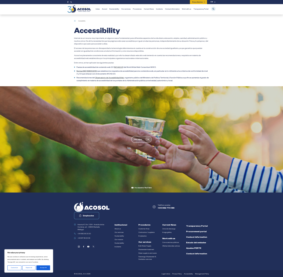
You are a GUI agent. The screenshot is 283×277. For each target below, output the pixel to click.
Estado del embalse (196, 243)
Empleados (88, 216)
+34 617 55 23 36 (84, 238)
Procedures (137, 9)
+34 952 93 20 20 (84, 234)
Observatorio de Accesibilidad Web (109, 78)
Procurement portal (196, 232)
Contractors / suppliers (146, 232)
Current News (149, 9)
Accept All (43, 268)
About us (118, 229)
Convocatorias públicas (170, 243)
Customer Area (143, 229)
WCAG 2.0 (118, 68)
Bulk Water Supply (144, 246)
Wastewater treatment (146, 250)
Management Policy (202, 274)
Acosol (104, 9)
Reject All (29, 268)
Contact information (172, 9)
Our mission (119, 240)
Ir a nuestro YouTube (143, 188)
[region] (28, 261)
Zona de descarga (168, 229)
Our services (126, 9)
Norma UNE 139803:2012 (86, 71)
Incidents (159, 9)
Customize (14, 268)
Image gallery (167, 232)
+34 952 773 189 (166, 208)
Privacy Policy (177, 274)
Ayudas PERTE (193, 248)
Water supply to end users (147, 253)
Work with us (186, 9)
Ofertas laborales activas (171, 246)
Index (98, 9)
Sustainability (114, 9)
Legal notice (166, 274)
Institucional (121, 225)
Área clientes (197, 2)
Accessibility (188, 274)
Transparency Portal (200, 9)
